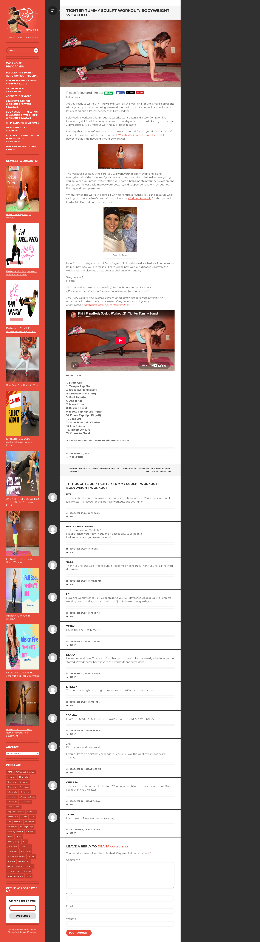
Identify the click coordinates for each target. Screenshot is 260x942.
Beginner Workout (16, 812)
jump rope (12, 846)
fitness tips (12, 826)
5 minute (11, 777)
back (18, 807)
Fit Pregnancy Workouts (22, 122)
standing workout (15, 866)
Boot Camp (13, 817)
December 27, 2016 (79, 453)
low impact (12, 851)
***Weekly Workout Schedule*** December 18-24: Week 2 (94, 470)
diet (9, 822)
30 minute (12, 802)
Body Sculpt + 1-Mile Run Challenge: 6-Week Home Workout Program (22, 115)
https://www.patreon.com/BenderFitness (106, 305)
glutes (10, 836)
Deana (103, 846)
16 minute (12, 787)
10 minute (23, 777)
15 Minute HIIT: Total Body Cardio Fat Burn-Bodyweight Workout (147, 470)
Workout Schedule (139, 198)
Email (69, 906)
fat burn (18, 822)
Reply (73, 516)
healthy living (13, 841)
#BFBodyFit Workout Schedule (21, 772)
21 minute (25, 792)
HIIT (24, 841)
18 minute (24, 787)
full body (30, 831)
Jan (68, 743)
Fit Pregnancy (26, 826)
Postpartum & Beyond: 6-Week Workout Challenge (22, 138)
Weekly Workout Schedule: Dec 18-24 (141, 135)
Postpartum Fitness (16, 856)
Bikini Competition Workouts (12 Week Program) (18, 104)
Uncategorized (14, 871)
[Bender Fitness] (22, 22)
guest (19, 836)
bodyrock (31, 812)
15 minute (24, 782)
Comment (73, 859)
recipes (31, 856)
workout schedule (15, 876)
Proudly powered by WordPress (22, 929)
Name (69, 893)
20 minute (12, 792)
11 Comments (76, 457)
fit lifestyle (29, 822)
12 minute (12, 782)
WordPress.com (30, 932)
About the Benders (18, 96)
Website (71, 918)
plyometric (26, 851)
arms (10, 807)
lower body (25, 846)
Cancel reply (119, 846)
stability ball (24, 861)
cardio (24, 817)
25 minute (12, 797)
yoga (29, 876)
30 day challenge (27, 797)
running (11, 861)
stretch (30, 866)
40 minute (25, 802)
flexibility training (15, 831)
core (32, 817)
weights (27, 871)
